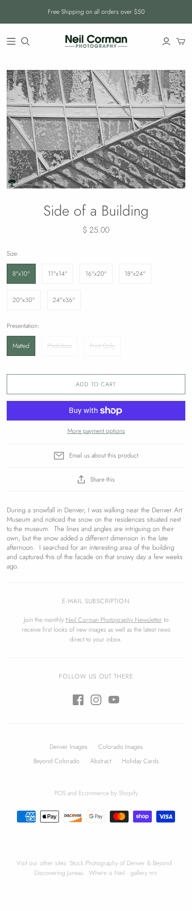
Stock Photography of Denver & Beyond (121, 862)
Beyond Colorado (56, 760)
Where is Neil (107, 872)
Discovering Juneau (58, 872)
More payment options (96, 431)
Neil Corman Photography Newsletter (114, 619)
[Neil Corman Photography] (11, 41)
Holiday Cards (140, 760)
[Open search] (25, 41)
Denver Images (69, 746)
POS (60, 792)
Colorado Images (120, 746)
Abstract (100, 760)
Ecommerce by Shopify (108, 792)
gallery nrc (144, 872)
